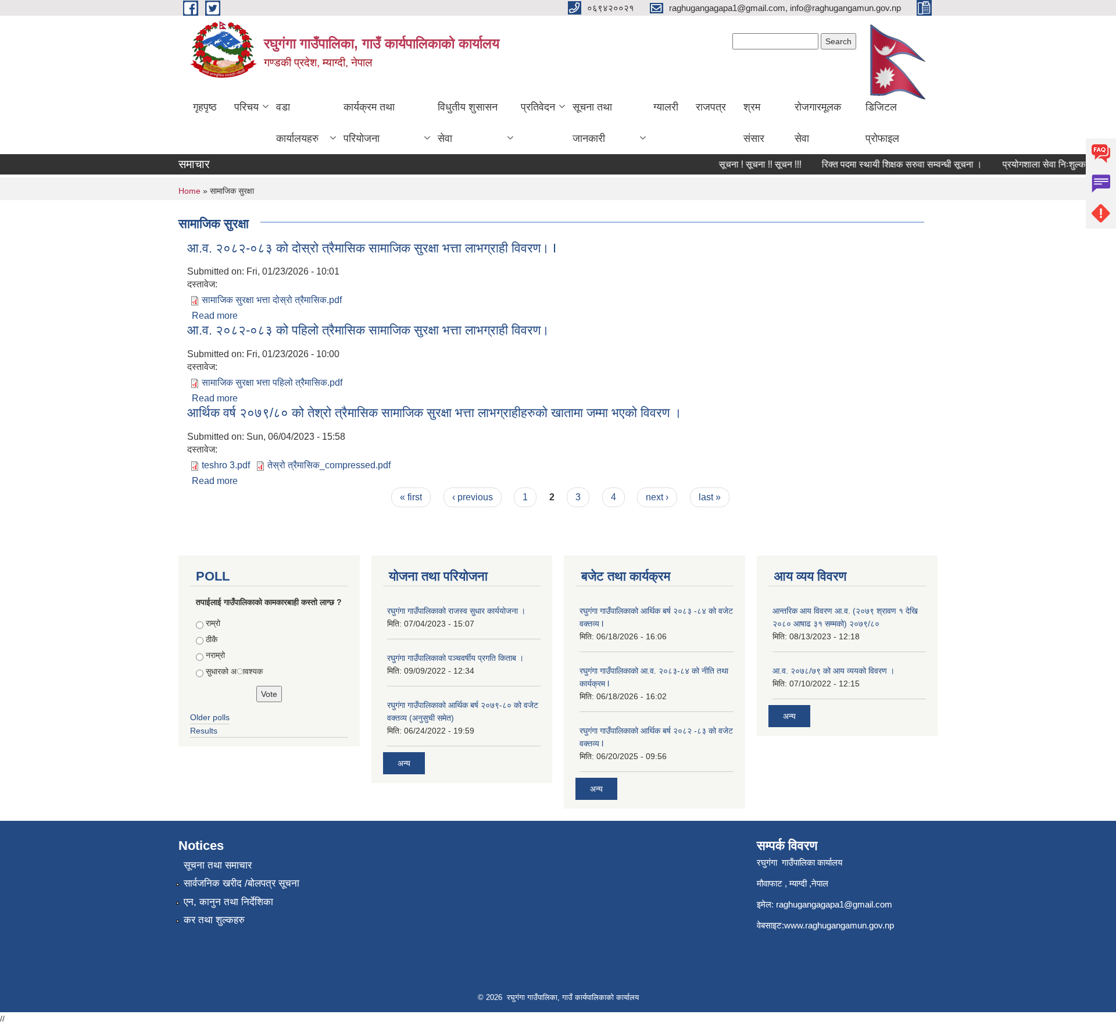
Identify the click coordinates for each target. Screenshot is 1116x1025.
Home (189, 190)
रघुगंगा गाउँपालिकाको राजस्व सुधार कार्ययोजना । (456, 610)
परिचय (246, 107)
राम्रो (213, 623)
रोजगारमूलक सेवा (818, 122)
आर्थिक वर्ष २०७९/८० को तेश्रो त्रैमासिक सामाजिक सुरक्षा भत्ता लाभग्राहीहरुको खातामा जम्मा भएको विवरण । (434, 412)
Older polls (210, 717)
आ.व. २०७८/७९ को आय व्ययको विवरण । (833, 670)
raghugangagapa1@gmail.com (834, 904)
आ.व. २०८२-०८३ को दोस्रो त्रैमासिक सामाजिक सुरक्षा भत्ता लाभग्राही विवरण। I (371, 248)
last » (710, 497)
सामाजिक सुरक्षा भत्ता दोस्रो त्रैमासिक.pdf (272, 300)
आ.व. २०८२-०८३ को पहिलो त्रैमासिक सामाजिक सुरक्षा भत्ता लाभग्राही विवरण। (368, 330)
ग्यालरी (665, 107)
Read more (215, 316)
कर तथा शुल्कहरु (214, 920)
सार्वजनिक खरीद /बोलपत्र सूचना (241, 883)
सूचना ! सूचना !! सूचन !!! (750, 164)
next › (657, 497)
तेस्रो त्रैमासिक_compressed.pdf (329, 465)
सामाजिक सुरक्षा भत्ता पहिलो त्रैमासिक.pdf (272, 382)
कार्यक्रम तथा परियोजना (369, 122)
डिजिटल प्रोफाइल (882, 122)
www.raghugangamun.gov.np (839, 925)
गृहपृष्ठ (205, 107)
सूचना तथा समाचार (218, 865)
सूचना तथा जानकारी (592, 122)
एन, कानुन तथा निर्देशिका (228, 901)
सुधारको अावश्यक (234, 671)
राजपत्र (711, 107)
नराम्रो (215, 655)
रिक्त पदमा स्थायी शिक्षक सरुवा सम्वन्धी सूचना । (891, 164)
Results (203, 730)
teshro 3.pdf (226, 465)
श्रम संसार (753, 122)
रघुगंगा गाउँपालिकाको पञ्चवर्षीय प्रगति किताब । (455, 658)
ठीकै (211, 639)
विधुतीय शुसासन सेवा (468, 122)
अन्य (404, 763)
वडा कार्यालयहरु (297, 122)
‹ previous (472, 497)
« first (411, 497)
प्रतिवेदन (538, 107)
